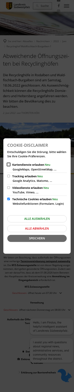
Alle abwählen (37, 228)
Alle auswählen (37, 219)
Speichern (37, 238)
